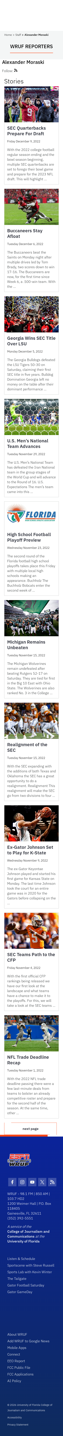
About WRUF (17, 1334)
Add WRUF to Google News (28, 1341)
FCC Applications (20, 1374)
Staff (18, 34)
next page (30, 1128)
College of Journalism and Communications (28, 1234)
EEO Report (16, 1361)
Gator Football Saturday (25, 1285)
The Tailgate (16, 1278)
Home (8, 34)
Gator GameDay (19, 1291)
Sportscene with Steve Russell (30, 1265)
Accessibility (14, 1417)
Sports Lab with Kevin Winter (29, 1272)
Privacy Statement (17, 1424)
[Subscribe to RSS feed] (15, 70)
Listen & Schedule (21, 1258)
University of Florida (23, 1241)
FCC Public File (18, 1367)
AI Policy (14, 1380)
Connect (13, 1354)
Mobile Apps (16, 1347)
